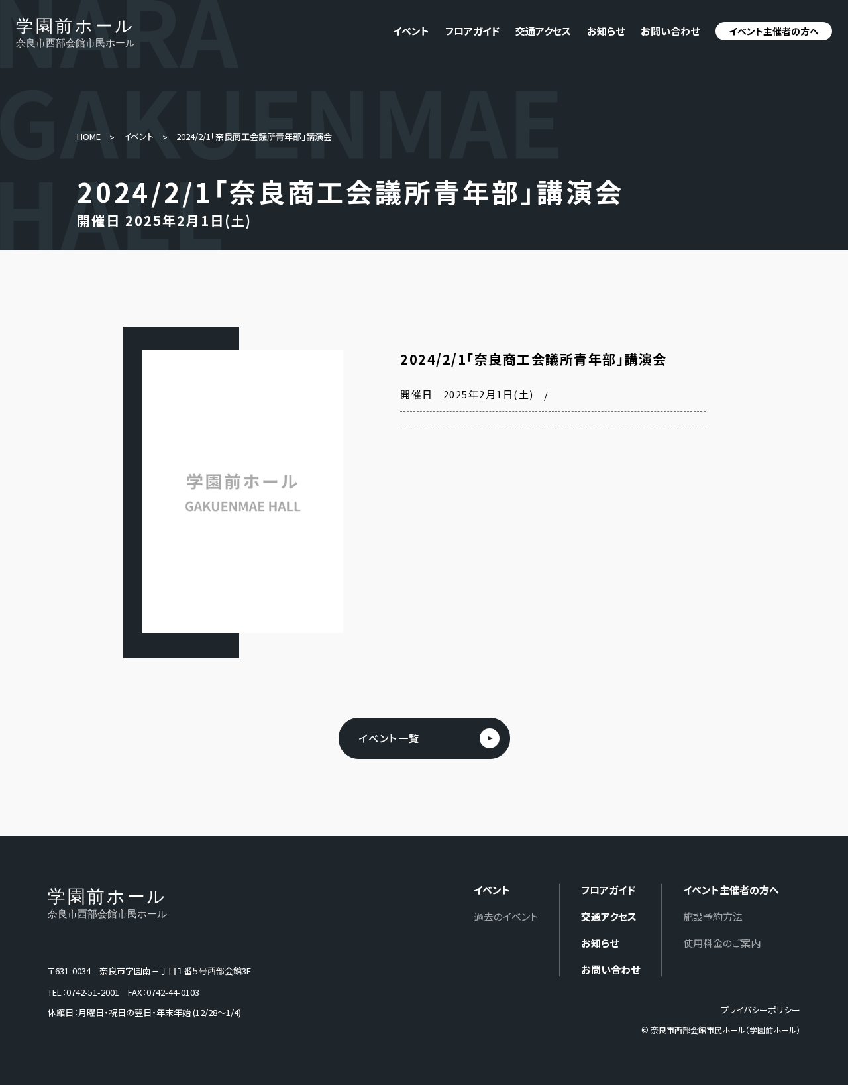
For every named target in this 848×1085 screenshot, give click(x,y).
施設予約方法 (713, 916)
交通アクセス (543, 31)
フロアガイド (472, 31)
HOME (89, 136)
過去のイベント (506, 916)
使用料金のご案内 (722, 943)
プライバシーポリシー (760, 1009)
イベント (138, 136)
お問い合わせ (670, 31)
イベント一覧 (389, 738)
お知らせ (606, 31)
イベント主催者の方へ (774, 31)
